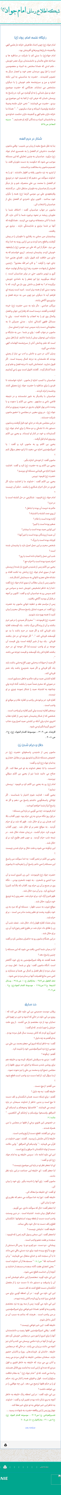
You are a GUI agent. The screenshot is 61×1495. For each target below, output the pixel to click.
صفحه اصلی (44, 1467)
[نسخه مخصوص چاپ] (5, 1466)
